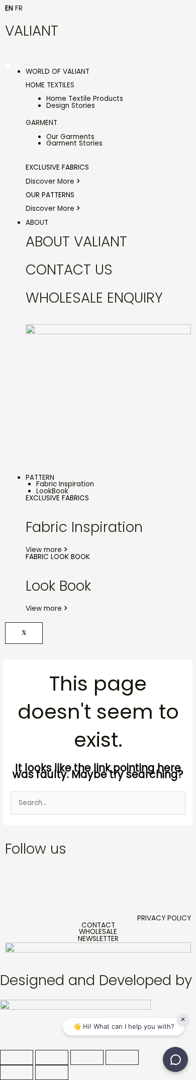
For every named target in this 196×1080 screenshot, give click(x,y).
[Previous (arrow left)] (16, 1072)
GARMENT (41, 122)
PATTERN (40, 477)
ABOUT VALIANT (76, 241)
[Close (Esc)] (122, 1057)
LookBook (52, 491)
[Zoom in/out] (16, 1057)
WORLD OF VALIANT (57, 71)
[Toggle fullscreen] (51, 1057)
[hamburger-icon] (7, 65)
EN (9, 8)
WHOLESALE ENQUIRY (94, 298)
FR (19, 8)
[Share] (87, 1057)
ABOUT (37, 222)
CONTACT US (69, 270)
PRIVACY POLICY (164, 918)
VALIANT (31, 31)
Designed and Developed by (96, 980)
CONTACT (98, 925)
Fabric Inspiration (65, 484)
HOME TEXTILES (50, 85)
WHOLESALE (98, 931)
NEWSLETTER (98, 938)
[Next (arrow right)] (51, 1072)
